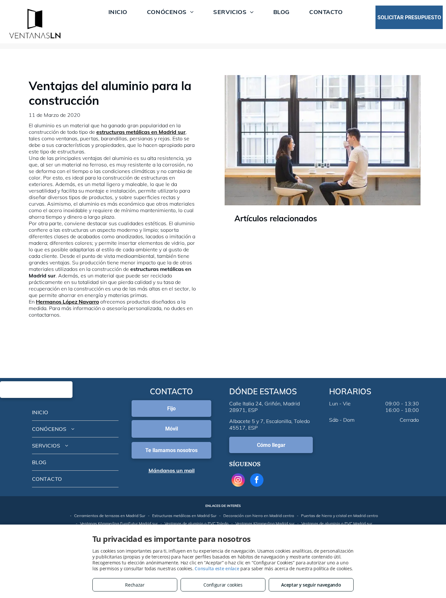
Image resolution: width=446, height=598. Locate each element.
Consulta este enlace (217, 568)
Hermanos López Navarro (67, 301)
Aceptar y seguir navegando (311, 585)
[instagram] (238, 480)
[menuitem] (118, 12)
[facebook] (256, 480)
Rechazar (135, 585)
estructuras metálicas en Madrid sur (140, 132)
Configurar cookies (223, 585)
